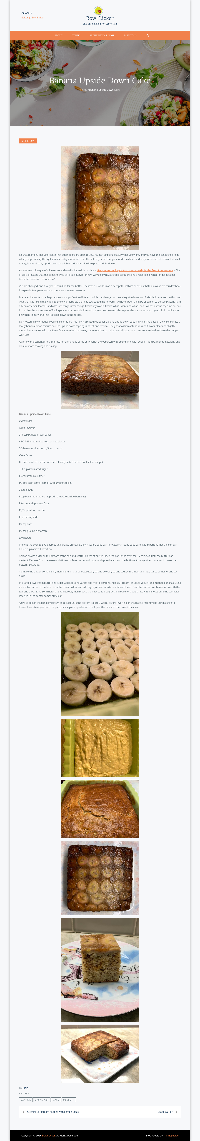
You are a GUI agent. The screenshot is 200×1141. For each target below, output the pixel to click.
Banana (26, 1099)
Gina (25, 1088)
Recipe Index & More (102, 35)
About (58, 35)
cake (56, 1099)
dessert (68, 1099)
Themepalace (171, 1135)
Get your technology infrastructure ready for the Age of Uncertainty (135, 270)
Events (76, 35)
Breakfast (42, 1099)
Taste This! (130, 35)
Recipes (24, 1093)
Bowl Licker (100, 18)
